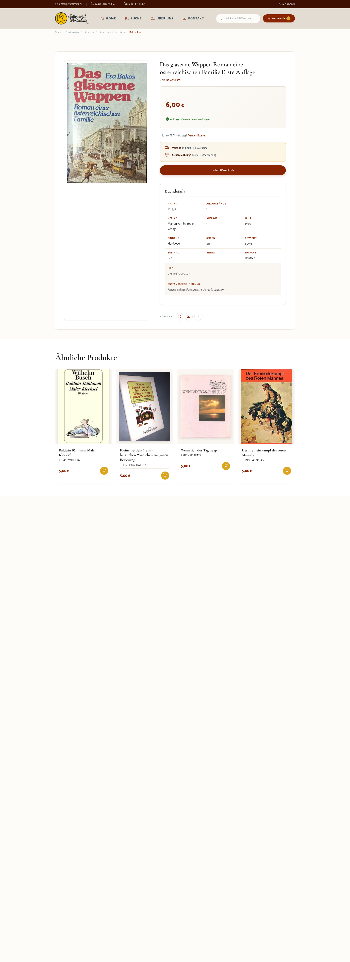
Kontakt (196, 18)
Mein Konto (288, 4)
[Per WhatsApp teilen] (179, 316)
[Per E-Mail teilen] (189, 316)
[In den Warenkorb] (104, 471)
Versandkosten (197, 135)
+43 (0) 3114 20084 (105, 4)
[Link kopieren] (198, 316)
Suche (136, 18)
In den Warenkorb (223, 170)
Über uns (165, 18)
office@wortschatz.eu (70, 4)
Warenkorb (280, 18)
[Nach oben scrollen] (339, 955)
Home (111, 18)
